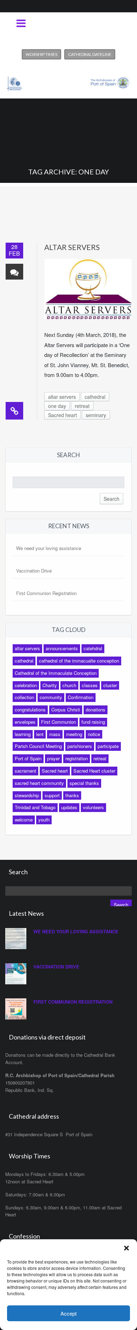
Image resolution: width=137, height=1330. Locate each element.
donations (95, 709)
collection (24, 697)
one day (57, 405)
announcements (62, 648)
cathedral (95, 396)
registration (76, 758)
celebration (26, 685)
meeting (74, 734)
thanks (72, 795)
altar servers (62, 396)
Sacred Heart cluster (94, 770)
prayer (53, 758)
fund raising (93, 721)
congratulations (30, 709)
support (52, 795)
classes (90, 685)
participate (108, 746)
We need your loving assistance (48, 548)
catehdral (93, 648)
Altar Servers (72, 247)
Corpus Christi (65, 709)
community (51, 697)
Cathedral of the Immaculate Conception (56, 673)
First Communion (58, 721)
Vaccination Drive (34, 570)
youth (44, 819)
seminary (96, 414)
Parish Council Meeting (38, 746)
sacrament (25, 770)
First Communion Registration (46, 593)
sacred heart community (39, 783)
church (69, 685)
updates (69, 807)
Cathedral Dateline (89, 54)
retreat (82, 405)
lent (40, 734)
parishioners (79, 746)
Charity (50, 685)
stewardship (27, 795)
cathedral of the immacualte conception (79, 660)
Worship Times (41, 54)
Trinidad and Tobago (35, 807)
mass (54, 734)
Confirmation (80, 697)
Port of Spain (28, 758)
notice (94, 734)
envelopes (25, 721)
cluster (110, 685)
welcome (24, 819)
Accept (68, 1313)
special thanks (84, 783)
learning (23, 734)
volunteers (93, 807)
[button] (126, 1248)
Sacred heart (62, 414)
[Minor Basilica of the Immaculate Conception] (68, 81)
